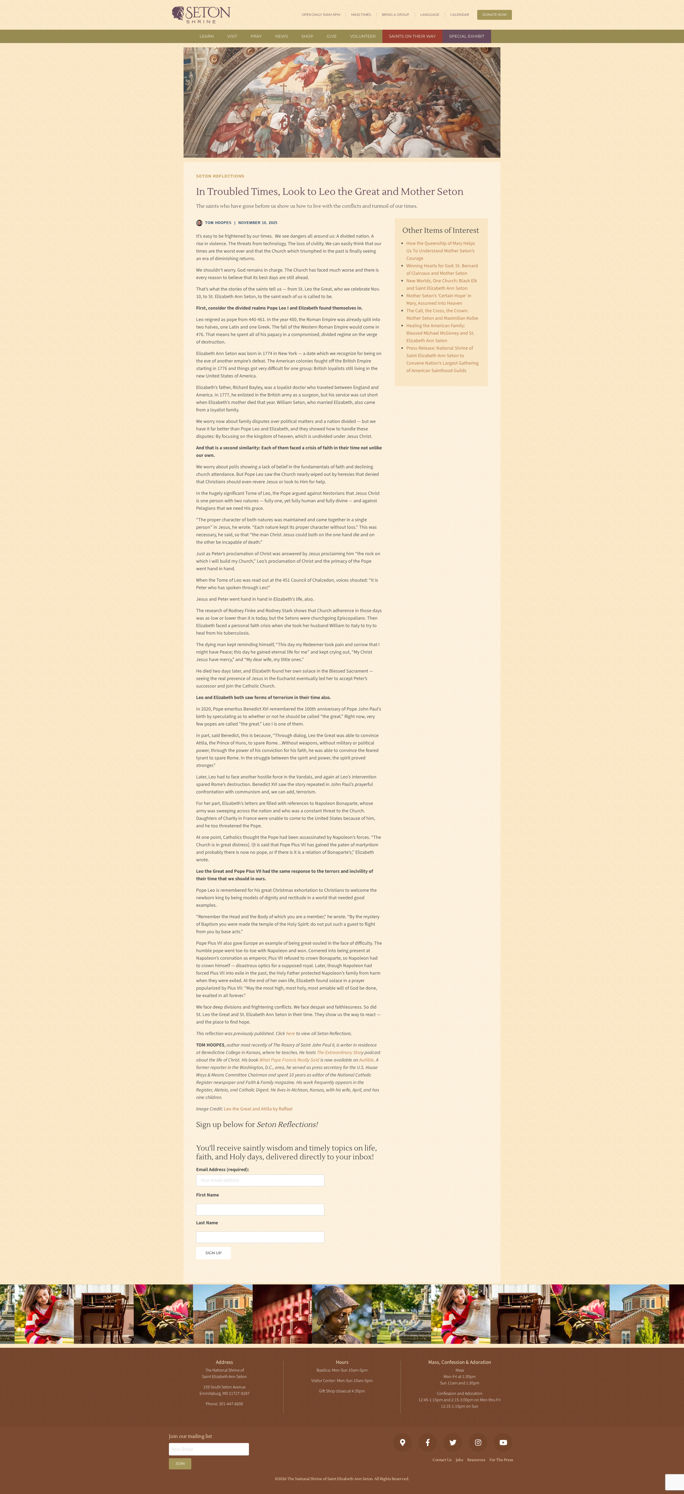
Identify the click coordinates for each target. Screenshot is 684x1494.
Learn (207, 36)
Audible (366, 1060)
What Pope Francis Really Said (289, 1060)
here (290, 1033)
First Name (207, 1195)
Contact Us (442, 1460)
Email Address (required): (222, 1169)
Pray (256, 36)
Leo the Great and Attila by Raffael (258, 1109)
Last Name (207, 1222)
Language (429, 15)
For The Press (501, 1460)
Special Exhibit (466, 36)
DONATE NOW (495, 15)
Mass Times (361, 15)
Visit (232, 36)
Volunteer (363, 36)
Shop (307, 36)
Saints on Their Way (412, 36)
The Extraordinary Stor (339, 1052)
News (281, 36)
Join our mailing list (190, 1436)
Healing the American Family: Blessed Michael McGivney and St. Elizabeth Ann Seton (440, 333)
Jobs (459, 1460)
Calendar (459, 15)
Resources (476, 1460)
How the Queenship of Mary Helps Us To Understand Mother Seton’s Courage (440, 251)
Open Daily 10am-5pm (321, 15)
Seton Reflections (220, 176)
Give (332, 36)
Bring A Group (395, 15)
